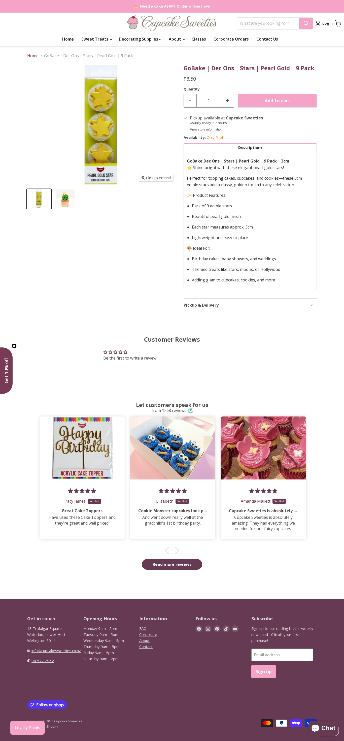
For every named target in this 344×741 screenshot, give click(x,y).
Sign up (263, 671)
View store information (206, 129)
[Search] (306, 23)
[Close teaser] (14, 345)
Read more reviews (172, 564)
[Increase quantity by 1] (227, 101)
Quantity (192, 89)
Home (68, 39)
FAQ (143, 628)
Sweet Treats (95, 39)
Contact (146, 646)
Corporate (148, 634)
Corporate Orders (231, 39)
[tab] (250, 147)
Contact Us (267, 39)
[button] (168, 550)
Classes (199, 39)
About (175, 39)
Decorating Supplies (139, 39)
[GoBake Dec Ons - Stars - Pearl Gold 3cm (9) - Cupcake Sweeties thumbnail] (39, 199)
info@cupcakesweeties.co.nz (56, 650)
